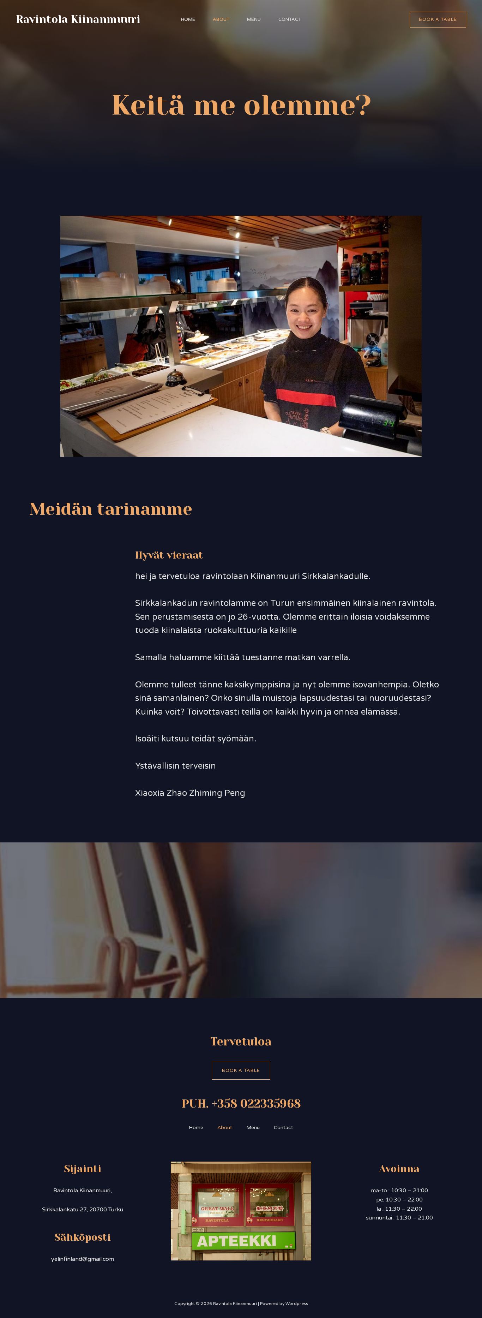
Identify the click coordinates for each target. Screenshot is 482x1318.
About (221, 19)
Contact (289, 19)
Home (188, 19)
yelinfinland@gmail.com (82, 1259)
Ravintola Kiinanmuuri (78, 19)
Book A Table (241, 1070)
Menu (254, 19)
